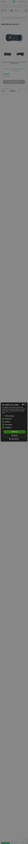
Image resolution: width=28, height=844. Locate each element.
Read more (8, 412)
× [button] (24, 404)
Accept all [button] (14, 431)
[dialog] (14, 422)
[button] (14, 439)
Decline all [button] (14, 435)
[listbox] (23, 404)
